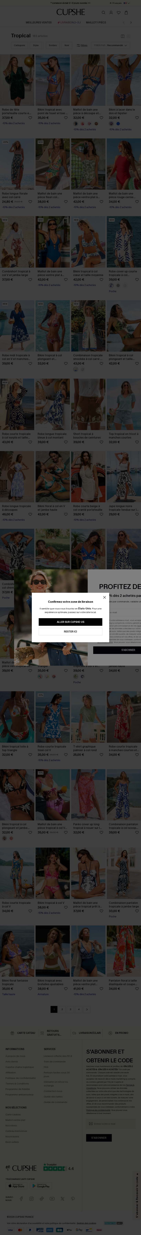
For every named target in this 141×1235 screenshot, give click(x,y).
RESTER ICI (70, 631)
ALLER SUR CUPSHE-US (70, 622)
